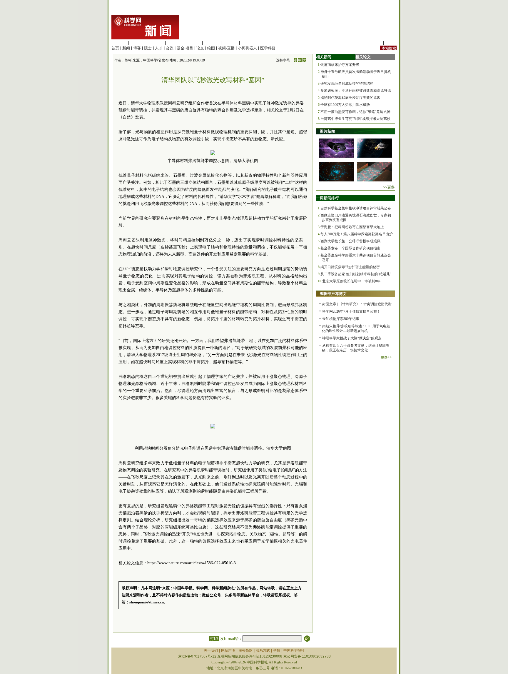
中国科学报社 (294, 650)
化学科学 (156, 43)
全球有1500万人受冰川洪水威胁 (345, 105)
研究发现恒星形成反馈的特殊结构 (346, 83)
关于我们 (211, 650)
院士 (148, 48)
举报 (276, 650)
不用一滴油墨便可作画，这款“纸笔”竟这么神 (355, 112)
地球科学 (211, 43)
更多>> (386, 357)
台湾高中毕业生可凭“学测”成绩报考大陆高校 (355, 119)
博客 (137, 48)
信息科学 (193, 43)
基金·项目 (185, 48)
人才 (159, 48)
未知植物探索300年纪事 (340, 319)
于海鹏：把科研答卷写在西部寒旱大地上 (352, 227)
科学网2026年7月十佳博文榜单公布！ (351, 311)
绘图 (211, 48)
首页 (115, 48)
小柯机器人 (247, 48)
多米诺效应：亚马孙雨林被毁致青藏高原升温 (355, 91)
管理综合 (248, 43)
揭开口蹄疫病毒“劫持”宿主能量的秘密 (350, 267)
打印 (214, 638)
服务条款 (245, 650)
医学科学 (137, 43)
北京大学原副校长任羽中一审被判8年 (351, 281)
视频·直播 (226, 48)
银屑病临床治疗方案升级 (339, 65)
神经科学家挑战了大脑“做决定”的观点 (352, 338)
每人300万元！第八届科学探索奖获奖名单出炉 (356, 234)
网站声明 (228, 650)
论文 (200, 48)
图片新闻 (327, 131)
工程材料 (174, 43)
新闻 (126, 48)
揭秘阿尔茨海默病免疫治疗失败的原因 (350, 98)
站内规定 (374, 43)
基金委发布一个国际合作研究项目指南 (350, 248)
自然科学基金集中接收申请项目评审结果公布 (355, 208)
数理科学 (230, 43)
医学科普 (267, 48)
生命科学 (119, 43)
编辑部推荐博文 (333, 293)
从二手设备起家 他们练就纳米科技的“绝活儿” (355, 274)
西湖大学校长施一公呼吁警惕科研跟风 (350, 241)
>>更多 (389, 187)
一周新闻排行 (327, 198)
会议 (169, 48)
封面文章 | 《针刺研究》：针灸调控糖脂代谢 (357, 304)
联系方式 (263, 650)
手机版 (391, 43)
